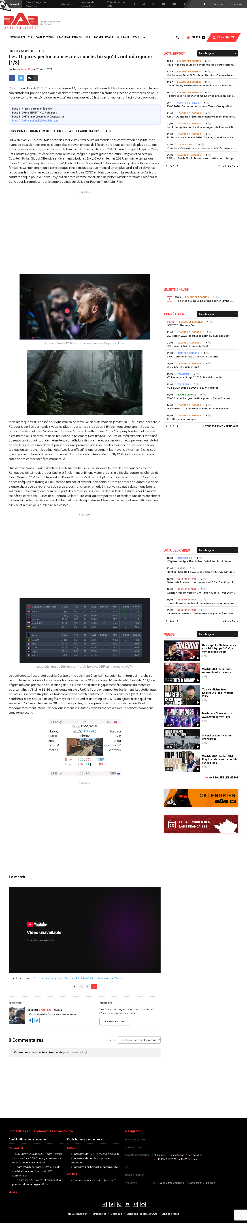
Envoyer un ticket (115, 1021)
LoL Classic (158, 1154)
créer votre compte (50, 1052)
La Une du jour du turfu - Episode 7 (95, 1180)
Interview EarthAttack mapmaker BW (96, 1166)
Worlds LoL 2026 (21, 37)
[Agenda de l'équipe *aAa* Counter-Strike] (201, 798)
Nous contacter (77, 1213)
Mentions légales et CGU (142, 1213)
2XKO (136, 37)
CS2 (87, 37)
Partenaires (66, 4)
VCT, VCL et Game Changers (168, 1182)
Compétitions (45, 37)
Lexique (210, 1182)
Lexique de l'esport (87, 4)
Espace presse (170, 1213)
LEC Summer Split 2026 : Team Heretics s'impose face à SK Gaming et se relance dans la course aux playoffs (37, 1158)
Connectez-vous (24, 1052)
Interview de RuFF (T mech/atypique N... (97, 1153)
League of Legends (69, 37)
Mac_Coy (27, 69)
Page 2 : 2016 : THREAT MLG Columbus (34, 112)
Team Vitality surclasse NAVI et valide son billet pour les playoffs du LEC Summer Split (36, 1171)
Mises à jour (195, 1182)
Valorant (123, 37)
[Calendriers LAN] (201, 824)
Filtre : (112, 1039)
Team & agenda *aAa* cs (36, 4)
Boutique (116, 1213)
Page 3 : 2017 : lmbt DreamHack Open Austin (38, 116)
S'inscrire (218, 4)
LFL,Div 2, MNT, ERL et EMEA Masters (177, 1159)
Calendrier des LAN (116, 4)
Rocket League (103, 37)
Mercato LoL (195, 1154)
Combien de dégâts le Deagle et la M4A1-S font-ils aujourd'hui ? (77, 978)
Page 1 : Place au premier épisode (32, 108)
